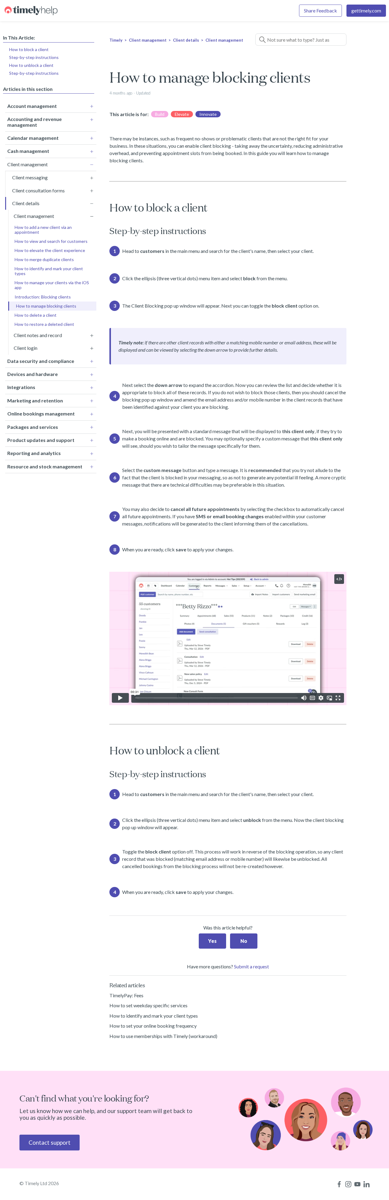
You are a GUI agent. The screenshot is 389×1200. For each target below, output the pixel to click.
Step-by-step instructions (34, 57)
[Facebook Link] (339, 1184)
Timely (115, 40)
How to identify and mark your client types (49, 271)
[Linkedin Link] (366, 1184)
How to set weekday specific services (148, 1005)
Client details (186, 40)
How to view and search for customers (51, 241)
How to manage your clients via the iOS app (52, 285)
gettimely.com (366, 10)
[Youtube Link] (357, 1184)
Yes (212, 941)
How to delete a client (36, 315)
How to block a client (29, 49)
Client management (148, 40)
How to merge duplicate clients (44, 259)
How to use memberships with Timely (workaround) (163, 1036)
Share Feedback (320, 10)
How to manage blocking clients (46, 306)
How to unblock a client (31, 64)
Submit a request (251, 966)
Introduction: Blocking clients (43, 296)
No (243, 941)
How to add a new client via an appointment (43, 230)
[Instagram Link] (348, 1184)
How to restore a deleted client (44, 324)
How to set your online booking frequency (153, 1026)
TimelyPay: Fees (126, 995)
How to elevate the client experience (50, 250)
